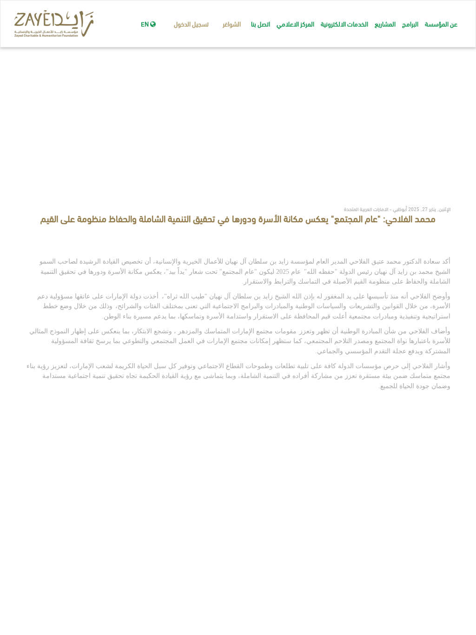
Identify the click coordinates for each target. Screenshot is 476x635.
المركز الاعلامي (295, 23)
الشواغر (232, 23)
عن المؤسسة (441, 23)
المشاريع (385, 23)
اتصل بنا (260, 23)
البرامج (410, 23)
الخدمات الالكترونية (344, 23)
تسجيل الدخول (191, 23)
